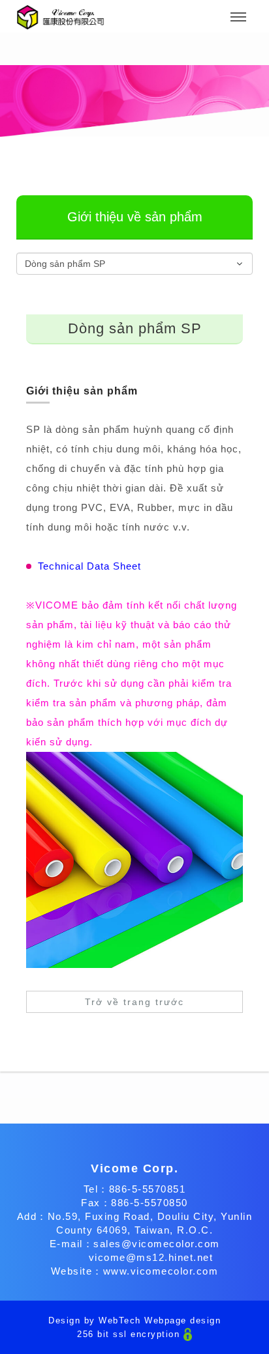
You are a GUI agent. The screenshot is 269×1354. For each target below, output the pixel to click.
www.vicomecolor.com (161, 1271)
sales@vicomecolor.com (156, 1243)
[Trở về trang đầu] (60, 17)
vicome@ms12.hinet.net (151, 1257)
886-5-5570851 (147, 1189)
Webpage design (182, 1320)
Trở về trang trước (134, 1002)
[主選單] (238, 17)
